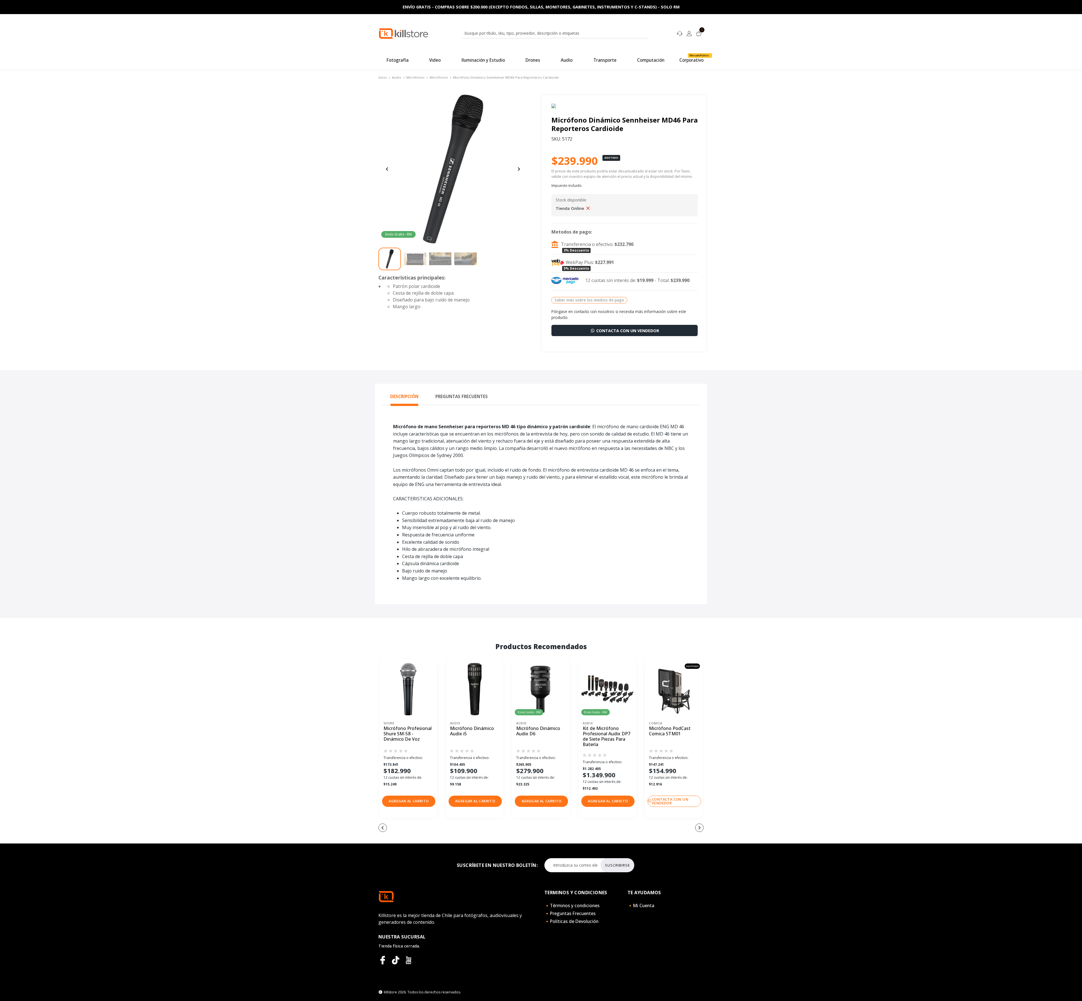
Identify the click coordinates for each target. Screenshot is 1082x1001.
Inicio (382, 77)
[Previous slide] (387, 169)
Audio (396, 77)
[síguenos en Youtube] (408, 960)
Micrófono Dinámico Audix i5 (472, 731)
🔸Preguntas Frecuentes (570, 913)
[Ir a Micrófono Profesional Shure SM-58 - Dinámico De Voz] (408, 689)
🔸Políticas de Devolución (571, 921)
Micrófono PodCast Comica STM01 (670, 731)
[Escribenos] (679, 33)
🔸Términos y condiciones (572, 905)
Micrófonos (415, 77)
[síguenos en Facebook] (382, 960)
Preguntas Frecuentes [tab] (461, 396)
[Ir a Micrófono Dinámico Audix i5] (475, 689)
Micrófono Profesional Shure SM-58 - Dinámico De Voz (407, 734)
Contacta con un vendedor (627, 330)
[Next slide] (519, 169)
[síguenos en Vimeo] (395, 960)
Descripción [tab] (404, 396)
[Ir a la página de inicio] (403, 33)
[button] (408, 801)
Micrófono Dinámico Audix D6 (538, 731)
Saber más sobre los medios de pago (589, 300)
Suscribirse (617, 865)
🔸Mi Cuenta (641, 905)
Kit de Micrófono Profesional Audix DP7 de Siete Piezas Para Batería (606, 736)
